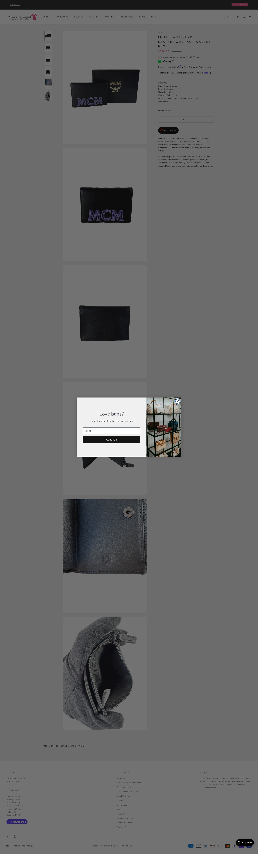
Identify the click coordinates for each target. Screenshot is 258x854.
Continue (111, 439)
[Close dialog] (177, 401)
